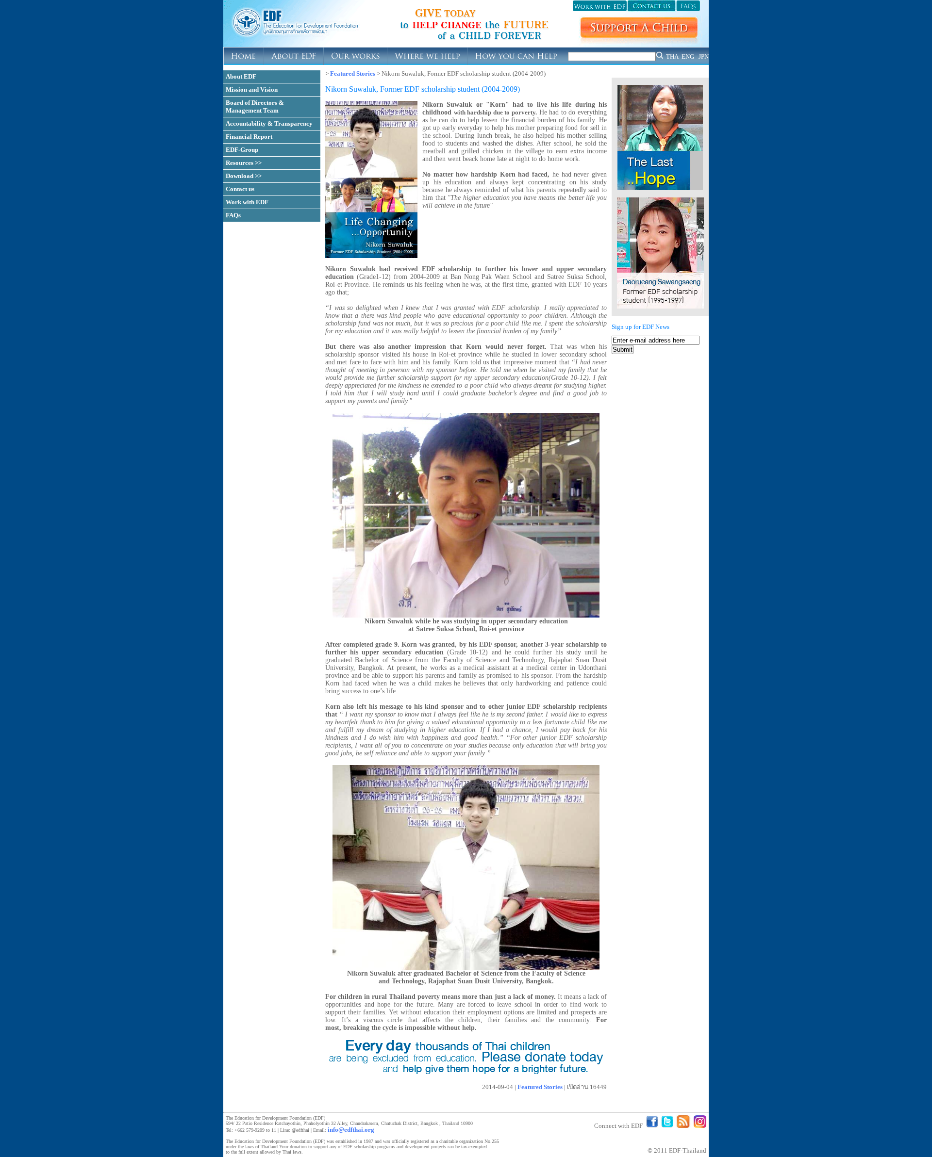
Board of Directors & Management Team (255, 106)
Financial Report (249, 136)
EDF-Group (242, 149)
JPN (704, 56)
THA (672, 56)
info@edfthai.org (351, 1129)
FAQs (233, 215)
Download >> (244, 175)
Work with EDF (247, 202)
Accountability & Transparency (269, 123)
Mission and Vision (252, 89)
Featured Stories (352, 73)
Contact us (240, 189)
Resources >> (244, 162)
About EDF (241, 76)
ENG (688, 56)
